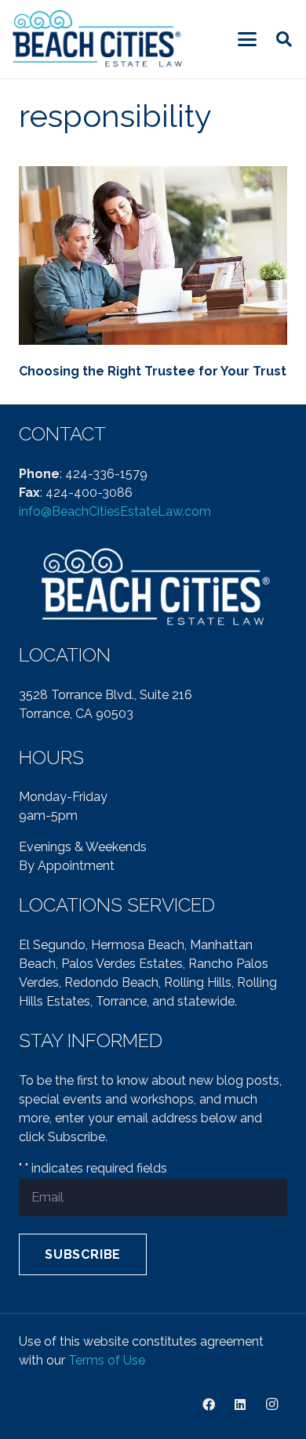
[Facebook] (208, 1404)
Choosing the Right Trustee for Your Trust (152, 371)
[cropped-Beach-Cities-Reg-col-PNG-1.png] (98, 39)
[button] (247, 39)
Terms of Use (106, 1360)
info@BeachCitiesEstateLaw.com (115, 511)
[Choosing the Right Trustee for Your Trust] (153, 255)
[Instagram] (271, 1404)
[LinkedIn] (240, 1404)
